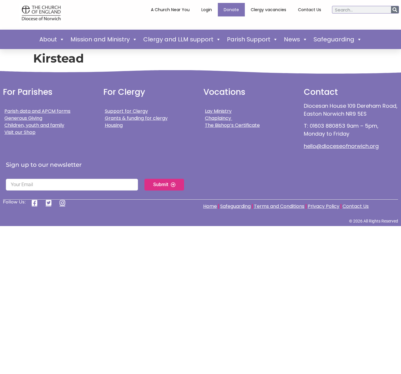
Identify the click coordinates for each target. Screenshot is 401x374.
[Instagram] (64, 203)
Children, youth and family (34, 125)
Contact (321, 92)
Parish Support (248, 39)
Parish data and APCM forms (37, 111)
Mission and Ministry (100, 39)
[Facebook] (36, 203)
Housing (114, 125)
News (292, 39)
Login (206, 10)
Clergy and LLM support (178, 39)
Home (210, 206)
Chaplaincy (218, 118)
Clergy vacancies (268, 10)
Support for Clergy (126, 111)
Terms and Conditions (279, 206)
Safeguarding (334, 39)
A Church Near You (170, 10)
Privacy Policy (323, 206)
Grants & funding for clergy (136, 118)
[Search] (395, 9)
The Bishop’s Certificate (232, 125)
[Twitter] (50, 203)
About (48, 39)
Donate (231, 10)
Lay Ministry (218, 111)
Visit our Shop (20, 132)
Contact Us (309, 10)
